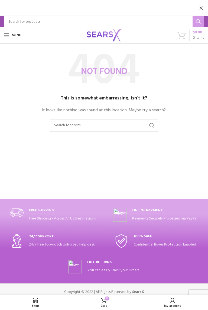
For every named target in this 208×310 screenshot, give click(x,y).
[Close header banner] (201, 8)
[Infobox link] (53, 215)
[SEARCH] (198, 21)
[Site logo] (104, 35)
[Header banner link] (96, 8)
